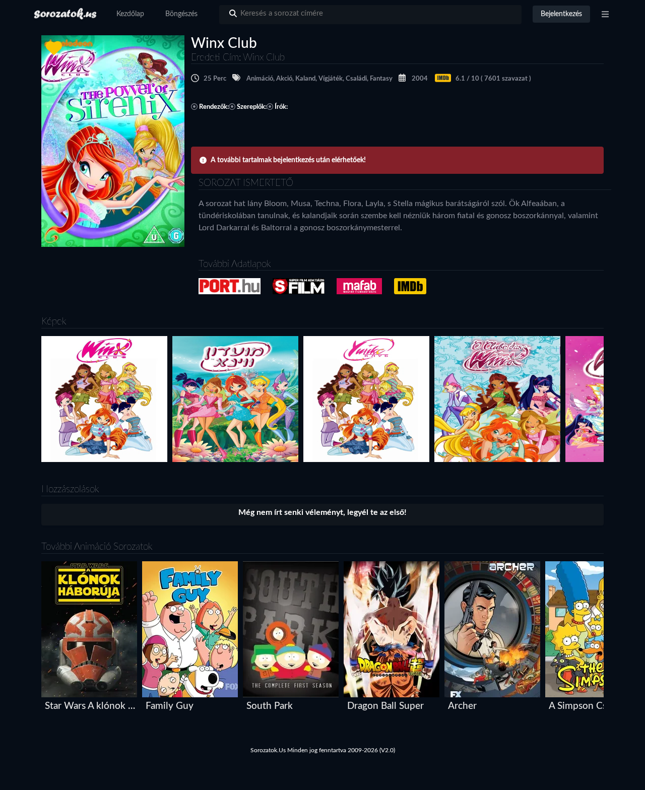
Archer (462, 706)
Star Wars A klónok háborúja (91, 706)
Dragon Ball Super (385, 706)
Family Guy (170, 706)
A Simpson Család (586, 706)
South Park (269, 706)
